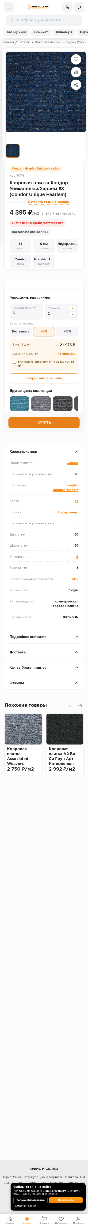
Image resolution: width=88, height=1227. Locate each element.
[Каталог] (9, 7)
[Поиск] (12, 20)
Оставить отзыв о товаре (48, 202)
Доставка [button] (18, 652)
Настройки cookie (24, 1206)
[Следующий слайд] (79, 705)
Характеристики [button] (23, 451)
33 (76, 501)
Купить (44, 422)
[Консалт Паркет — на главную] (38, 7)
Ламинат (41, 32)
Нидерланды (68, 512)
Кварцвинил (16, 32)
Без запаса (20, 331)
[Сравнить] (76, 72)
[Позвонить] (67, 7)
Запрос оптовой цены (44, 378)
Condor (72, 463)
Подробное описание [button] (28, 637)
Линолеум (64, 32)
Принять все (66, 1200)
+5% (44, 331)
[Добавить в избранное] (76, 59)
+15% (67, 331)
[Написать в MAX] (79, 7)
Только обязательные (30, 1200)
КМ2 (75, 579)
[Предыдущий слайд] (70, 705)
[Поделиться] (76, 85)
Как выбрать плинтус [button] (28, 667)
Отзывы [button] (17, 683)
